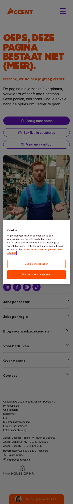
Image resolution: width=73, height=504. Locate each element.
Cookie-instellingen (36, 264)
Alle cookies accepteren (36, 274)
